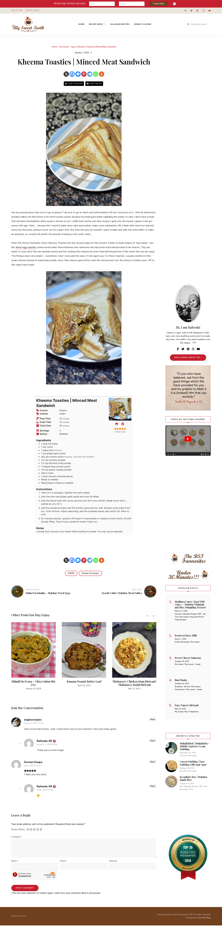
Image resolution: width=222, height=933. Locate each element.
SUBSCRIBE (158, 4)
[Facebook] (72, 74)
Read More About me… (188, 357)
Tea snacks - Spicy (67, 46)
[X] (66, 74)
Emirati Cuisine (142, 24)
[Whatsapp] (95, 74)
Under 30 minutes (91, 573)
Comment (16, 836)
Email (63, 860)
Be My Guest (33, 10)
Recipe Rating (18, 829)
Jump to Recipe (75, 84)
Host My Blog (204, 917)
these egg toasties (26, 247)
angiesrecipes (33, 719)
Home (81, 24)
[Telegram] (89, 74)
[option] (33, 656)
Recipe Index (96, 24)
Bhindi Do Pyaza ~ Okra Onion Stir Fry (33, 683)
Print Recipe (95, 84)
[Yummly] (101, 74)
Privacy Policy (18, 916)
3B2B (71, 573)
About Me (16, 10)
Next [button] (153, 616)
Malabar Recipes (120, 24)
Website (113, 860)
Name (14, 860)
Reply (152, 719)
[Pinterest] (84, 74)
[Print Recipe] (116, 423)
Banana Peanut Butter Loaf (84, 681)
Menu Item (185, 11)
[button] (122, 423)
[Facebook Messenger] (78, 74)
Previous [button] (147, 616)
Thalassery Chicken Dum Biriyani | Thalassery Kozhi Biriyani (134, 683)
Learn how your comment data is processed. (77, 893)
